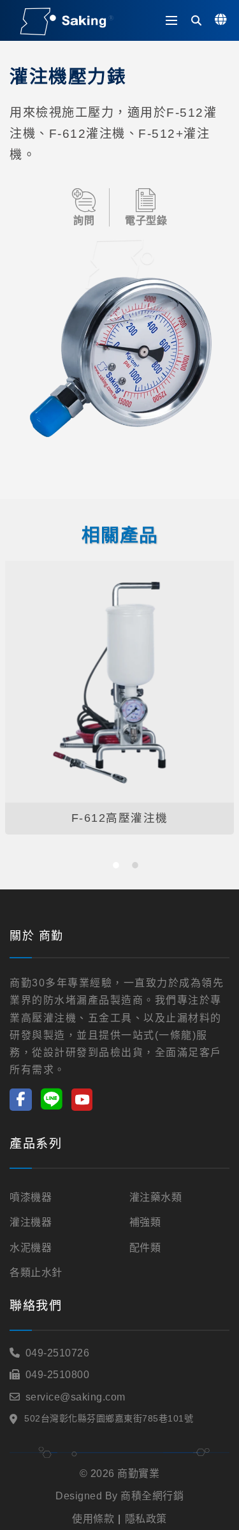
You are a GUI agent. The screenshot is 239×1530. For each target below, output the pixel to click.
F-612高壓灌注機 (119, 818)
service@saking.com (75, 1397)
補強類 (145, 1222)
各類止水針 (36, 1272)
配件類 (145, 1247)
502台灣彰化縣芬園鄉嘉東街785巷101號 (108, 1418)
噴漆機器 (31, 1197)
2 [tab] (135, 865)
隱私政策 (146, 1518)
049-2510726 (57, 1353)
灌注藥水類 (155, 1197)
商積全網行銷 (152, 1495)
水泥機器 (31, 1247)
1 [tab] (116, 865)
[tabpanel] (119, 698)
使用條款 (93, 1518)
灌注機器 (31, 1222)
